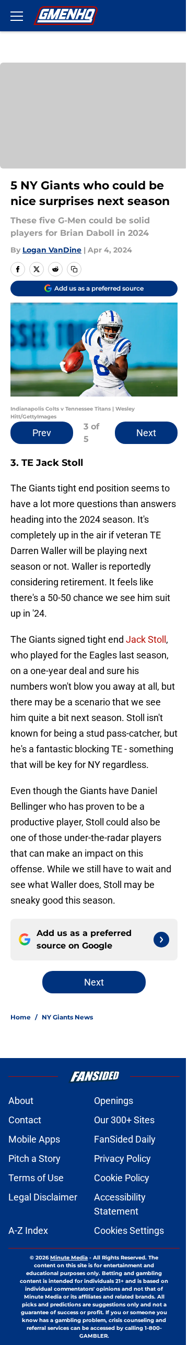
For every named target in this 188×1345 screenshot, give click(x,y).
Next (146, 432)
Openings (113, 1100)
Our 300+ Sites (124, 1119)
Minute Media (69, 1257)
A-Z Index (28, 1230)
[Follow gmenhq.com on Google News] (161, 939)
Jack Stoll (146, 639)
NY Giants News (67, 1017)
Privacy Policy (122, 1158)
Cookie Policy (121, 1177)
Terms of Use (36, 1177)
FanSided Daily (125, 1139)
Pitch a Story (34, 1158)
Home (20, 1017)
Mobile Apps (34, 1139)
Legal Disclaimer (42, 1197)
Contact (24, 1119)
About (20, 1100)
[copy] (74, 269)
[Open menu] (16, 15)
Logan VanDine (51, 250)
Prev (41, 432)
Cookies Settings (129, 1230)
